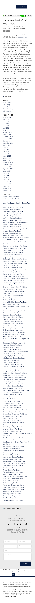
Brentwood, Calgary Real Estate (13, 235)
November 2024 (8, 165)
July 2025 (6, 147)
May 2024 (6, 178)
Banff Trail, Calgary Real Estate (12, 218)
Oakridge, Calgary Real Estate (12, 393)
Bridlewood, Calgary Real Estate (13, 240)
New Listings (6, 105)
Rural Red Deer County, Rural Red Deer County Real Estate (17, 434)
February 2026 (7, 132)
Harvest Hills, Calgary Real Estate (13, 328)
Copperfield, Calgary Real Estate (13, 272)
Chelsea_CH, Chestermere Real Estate (15, 259)
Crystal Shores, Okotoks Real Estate (14, 291)
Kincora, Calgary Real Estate (12, 354)
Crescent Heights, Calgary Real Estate (15, 287)
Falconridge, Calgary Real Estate (13, 324)
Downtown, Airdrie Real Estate (12, 313)
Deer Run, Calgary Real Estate (12, 298)
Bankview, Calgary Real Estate (12, 220)
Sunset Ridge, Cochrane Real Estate (14, 468)
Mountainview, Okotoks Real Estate (14, 384)
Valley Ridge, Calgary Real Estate (13, 479)
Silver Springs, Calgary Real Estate (13, 457)
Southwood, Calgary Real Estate (13, 466)
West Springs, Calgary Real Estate (13, 489)
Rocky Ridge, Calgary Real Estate (13, 427)
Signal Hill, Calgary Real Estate (12, 455)
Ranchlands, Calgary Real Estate (13, 416)
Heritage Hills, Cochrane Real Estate (14, 332)
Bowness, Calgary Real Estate (12, 231)
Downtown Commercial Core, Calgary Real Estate (16, 307)
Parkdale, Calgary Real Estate (12, 405)
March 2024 (7, 182)
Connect (21, 6)
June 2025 (6, 150)
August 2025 (7, 145)
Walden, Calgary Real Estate (11, 483)
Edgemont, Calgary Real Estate (12, 315)
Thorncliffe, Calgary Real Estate (13, 472)
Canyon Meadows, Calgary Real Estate (15, 248)
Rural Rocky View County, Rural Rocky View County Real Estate (16, 439)
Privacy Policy (8, 572)
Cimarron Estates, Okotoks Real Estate (15, 263)
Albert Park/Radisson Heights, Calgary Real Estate (16, 204)
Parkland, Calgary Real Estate (12, 408)
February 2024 (7, 184)
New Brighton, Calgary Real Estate (13, 386)
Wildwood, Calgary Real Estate (12, 492)
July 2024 (6, 173)
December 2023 (8, 188)
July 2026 (6, 122)
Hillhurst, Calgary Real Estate (12, 337)
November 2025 (8, 139)
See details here (22, 37)
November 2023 (8, 191)
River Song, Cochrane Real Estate (13, 423)
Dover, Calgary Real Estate (11, 304)
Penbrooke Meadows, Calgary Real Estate (16, 410)
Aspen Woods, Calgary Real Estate (13, 214)
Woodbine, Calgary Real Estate (12, 498)
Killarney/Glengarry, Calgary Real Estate (15, 352)
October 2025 (7, 141)
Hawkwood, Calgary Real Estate (13, 330)
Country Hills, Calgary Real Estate (13, 281)
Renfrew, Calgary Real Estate (12, 421)
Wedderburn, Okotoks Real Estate (13, 485)
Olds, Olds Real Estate (10, 399)
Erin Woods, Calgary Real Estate (13, 317)
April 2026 (6, 128)
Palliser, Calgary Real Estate (11, 401)
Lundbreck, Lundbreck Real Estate (13, 367)
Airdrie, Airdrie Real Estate (11, 201)
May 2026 (6, 126)
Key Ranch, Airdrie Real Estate (12, 349)
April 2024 (6, 180)
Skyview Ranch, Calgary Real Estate (14, 461)
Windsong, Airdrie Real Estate (12, 494)
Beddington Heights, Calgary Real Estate (15, 222)
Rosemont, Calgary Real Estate (12, 429)
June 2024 (6, 175)
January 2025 (7, 160)
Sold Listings (7, 111)
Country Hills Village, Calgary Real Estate (15, 278)
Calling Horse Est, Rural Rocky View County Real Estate (16, 243)
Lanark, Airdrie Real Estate (11, 360)
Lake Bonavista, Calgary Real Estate (14, 358)
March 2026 (7, 130)
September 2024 (8, 169)
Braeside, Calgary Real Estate (12, 233)
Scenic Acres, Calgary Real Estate (13, 451)
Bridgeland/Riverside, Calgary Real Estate (16, 238)
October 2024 (7, 167)
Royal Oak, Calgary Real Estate (12, 431)
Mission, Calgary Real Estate (12, 382)
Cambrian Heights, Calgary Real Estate (15, 246)
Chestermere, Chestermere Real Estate (15, 261)
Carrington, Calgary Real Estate (13, 253)
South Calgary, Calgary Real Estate (14, 464)
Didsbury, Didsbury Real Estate (12, 300)
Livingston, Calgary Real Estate (12, 365)
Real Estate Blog (8, 109)
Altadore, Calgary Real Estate (12, 210)
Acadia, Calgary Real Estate (11, 197)
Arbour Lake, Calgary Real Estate (13, 212)
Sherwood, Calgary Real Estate (12, 453)
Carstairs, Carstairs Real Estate (12, 255)
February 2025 (7, 158)
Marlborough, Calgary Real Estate (13, 375)
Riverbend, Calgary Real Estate (12, 425)
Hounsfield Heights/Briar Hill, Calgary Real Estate (16, 340)
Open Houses (7, 107)
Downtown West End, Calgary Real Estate (15, 311)
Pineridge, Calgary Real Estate (12, 412)
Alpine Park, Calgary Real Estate (13, 207)
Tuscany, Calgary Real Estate (12, 474)
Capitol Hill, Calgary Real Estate (13, 250)
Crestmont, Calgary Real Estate (13, 289)
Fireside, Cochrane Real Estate (12, 326)
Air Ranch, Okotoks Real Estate (12, 199)
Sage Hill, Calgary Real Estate (12, 449)
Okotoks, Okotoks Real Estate (12, 395)
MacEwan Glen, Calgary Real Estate (14, 369)
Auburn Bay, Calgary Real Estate (13, 216)
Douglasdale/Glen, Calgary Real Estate (15, 302)
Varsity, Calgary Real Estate (11, 481)
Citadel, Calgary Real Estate (11, 266)
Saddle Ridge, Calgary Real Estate (16, 29)
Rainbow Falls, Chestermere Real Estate (15, 414)
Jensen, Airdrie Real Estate (11, 347)
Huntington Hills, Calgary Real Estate (14, 343)
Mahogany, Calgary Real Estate (12, 371)
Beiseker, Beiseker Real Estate (12, 225)
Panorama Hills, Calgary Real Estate (14, 403)
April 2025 (6, 154)
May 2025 (6, 152)
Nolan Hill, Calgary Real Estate (12, 388)
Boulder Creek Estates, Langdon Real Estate (16, 229)
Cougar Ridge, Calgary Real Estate (14, 276)
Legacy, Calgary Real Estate (11, 362)
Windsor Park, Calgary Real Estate (13, 496)
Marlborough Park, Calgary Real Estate (15, 373)
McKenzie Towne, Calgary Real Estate (14, 380)
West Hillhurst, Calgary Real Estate (13, 487)
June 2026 (6, 124)
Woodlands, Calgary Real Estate (13, 500)
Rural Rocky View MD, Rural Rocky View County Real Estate (17, 443)
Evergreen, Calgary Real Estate (12, 322)
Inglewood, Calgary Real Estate (12, 345)
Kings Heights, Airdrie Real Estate (13, 356)
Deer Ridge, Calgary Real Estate (13, 296)
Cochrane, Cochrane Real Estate (13, 268)
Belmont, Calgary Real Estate (12, 227)
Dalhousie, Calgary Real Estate (12, 294)
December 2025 (8, 137)
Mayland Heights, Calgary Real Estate (14, 377)
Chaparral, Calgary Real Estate (12, 257)
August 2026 (7, 120)
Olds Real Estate (8, 397)
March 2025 (7, 156)
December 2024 (8, 162)
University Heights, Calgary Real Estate (15, 476)
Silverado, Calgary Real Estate (12, 459)
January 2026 (7, 135)
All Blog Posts (7, 103)
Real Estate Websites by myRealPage (21, 572)
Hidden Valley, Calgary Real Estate (13, 334)
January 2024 (7, 186)
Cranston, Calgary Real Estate (12, 285)
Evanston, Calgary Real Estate (12, 319)
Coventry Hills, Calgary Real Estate (13, 283)
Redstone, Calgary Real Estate (12, 418)
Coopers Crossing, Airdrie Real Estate (15, 270)
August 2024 (7, 171)
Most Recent (7, 117)
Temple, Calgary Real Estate (11, 470)
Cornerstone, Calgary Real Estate (13, 274)
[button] (21, 6)
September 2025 (8, 143)
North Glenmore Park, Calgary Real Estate (16, 390)
